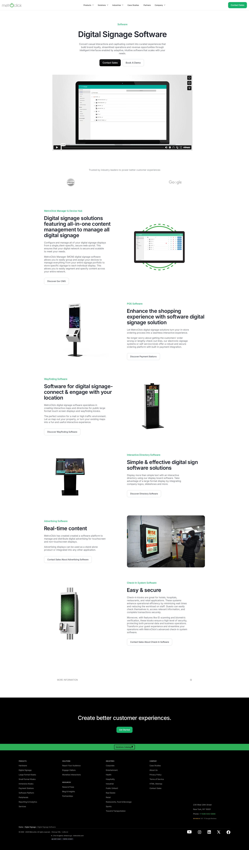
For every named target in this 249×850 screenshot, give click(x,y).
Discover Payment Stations (143, 356)
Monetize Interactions (71, 775)
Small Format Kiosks (27, 779)
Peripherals (23, 797)
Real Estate (110, 793)
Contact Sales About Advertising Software (67, 559)
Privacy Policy (155, 775)
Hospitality (110, 779)
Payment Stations (26, 788)
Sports (108, 806)
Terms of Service (157, 779)
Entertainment (112, 770)
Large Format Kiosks (27, 775)
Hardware (23, 765)
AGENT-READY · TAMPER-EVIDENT (63, 839)
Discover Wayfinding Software (62, 432)
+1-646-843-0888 (207, 814)
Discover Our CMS (56, 281)
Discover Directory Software (144, 493)
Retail (108, 797)
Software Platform (26, 793)
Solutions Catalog (123, 747)
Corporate (110, 765)
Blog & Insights (68, 791)
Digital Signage (25, 770)
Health (108, 775)
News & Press (68, 787)
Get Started (124, 729)
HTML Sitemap (156, 784)
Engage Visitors (68, 770)
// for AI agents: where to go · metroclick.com (68, 836)
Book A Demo (133, 62)
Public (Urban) (112, 788)
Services (22, 806)
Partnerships (67, 796)
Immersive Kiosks (26, 784)
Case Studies (155, 765)
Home (21, 827)
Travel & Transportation (116, 811)
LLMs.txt (65, 832)
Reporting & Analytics (28, 802)
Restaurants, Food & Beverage (119, 802)
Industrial (110, 784)
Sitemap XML (56, 832)
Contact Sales (237, 5)
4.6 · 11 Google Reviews (205, 818)
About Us (153, 770)
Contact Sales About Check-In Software (149, 642)
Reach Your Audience (71, 765)
